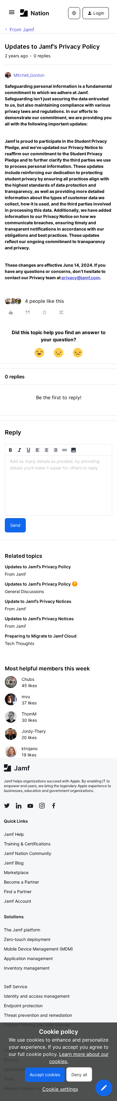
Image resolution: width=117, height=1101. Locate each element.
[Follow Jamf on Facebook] (54, 806)
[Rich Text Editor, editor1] (58, 485)
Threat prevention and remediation (38, 1015)
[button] (11, 14)
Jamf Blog (14, 862)
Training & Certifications (27, 843)
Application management (28, 958)
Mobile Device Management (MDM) (38, 948)
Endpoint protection (23, 1005)
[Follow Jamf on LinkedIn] (19, 806)
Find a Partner (18, 891)
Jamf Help (14, 834)
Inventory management (27, 968)
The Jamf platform (22, 929)
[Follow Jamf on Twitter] (7, 805)
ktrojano (30, 748)
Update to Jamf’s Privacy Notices (38, 601)
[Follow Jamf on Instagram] (42, 806)
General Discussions (24, 591)
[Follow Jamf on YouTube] (30, 806)
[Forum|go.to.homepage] (34, 13)
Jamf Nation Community (27, 853)
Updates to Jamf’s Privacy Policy (38, 566)
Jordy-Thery (34, 731)
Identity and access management (37, 996)
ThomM (29, 713)
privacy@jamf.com (81, 277)
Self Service (15, 986)
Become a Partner (21, 882)
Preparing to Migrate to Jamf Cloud (40, 635)
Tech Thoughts (19, 643)
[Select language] (74, 13)
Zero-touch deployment (27, 939)
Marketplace (16, 872)
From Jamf (22, 30)
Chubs (28, 679)
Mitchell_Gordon (29, 75)
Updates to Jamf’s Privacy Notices (39, 618)
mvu (26, 696)
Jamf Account (17, 901)
